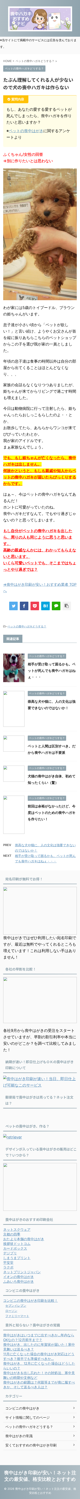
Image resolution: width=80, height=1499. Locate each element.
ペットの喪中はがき (26, 131)
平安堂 (8, 1262)
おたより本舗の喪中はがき (23, 1239)
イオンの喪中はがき (18, 1277)
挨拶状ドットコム (17, 1244)
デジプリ (10, 1253)
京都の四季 (11, 1234)
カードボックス (15, 1248)
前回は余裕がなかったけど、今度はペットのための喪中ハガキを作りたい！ (52, 812)
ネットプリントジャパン (22, 1272)
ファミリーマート (17, 1316)
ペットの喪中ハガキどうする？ (26, 626)
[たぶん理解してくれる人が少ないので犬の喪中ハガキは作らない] (45, 606)
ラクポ (8, 1267)
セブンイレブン (15, 1305)
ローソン (11, 1311)
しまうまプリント (17, 1258)
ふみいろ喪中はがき (18, 1281)
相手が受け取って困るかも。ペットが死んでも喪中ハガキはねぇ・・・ (52, 670)
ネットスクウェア (17, 1229)
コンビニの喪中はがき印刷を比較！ (30, 1300)
